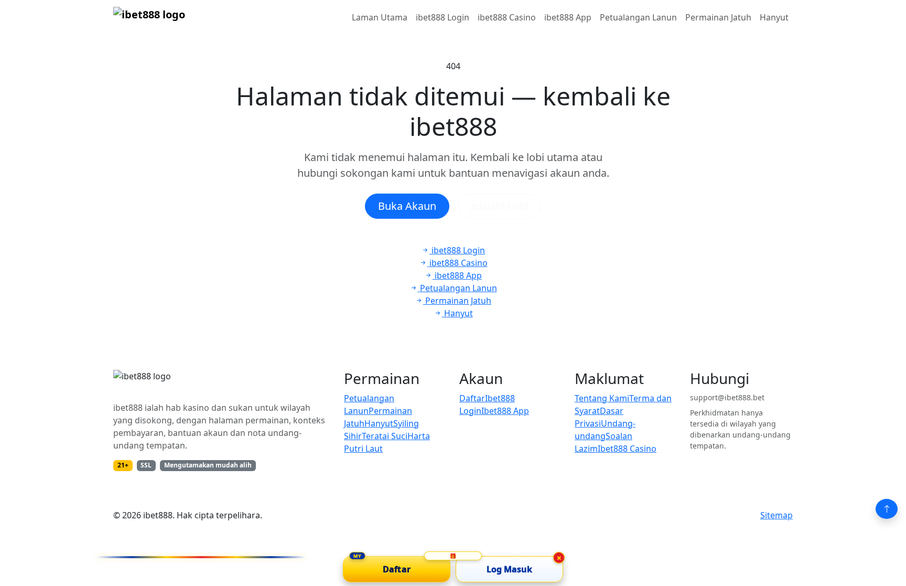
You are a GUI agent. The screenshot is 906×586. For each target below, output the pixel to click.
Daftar (472, 398)
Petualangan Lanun (638, 17)
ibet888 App (567, 17)
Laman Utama (379, 17)
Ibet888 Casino (627, 448)
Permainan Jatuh (718, 17)
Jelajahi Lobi (499, 206)
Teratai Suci (384, 436)
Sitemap (776, 515)
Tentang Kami (602, 398)
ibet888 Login (442, 17)
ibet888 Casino (507, 17)
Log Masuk (510, 569)
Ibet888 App (505, 411)
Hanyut (774, 17)
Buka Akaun (407, 206)
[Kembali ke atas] (887, 509)
